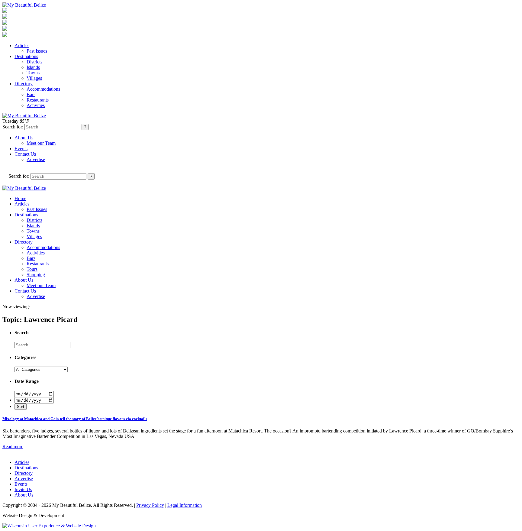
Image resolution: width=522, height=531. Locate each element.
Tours (32, 269)
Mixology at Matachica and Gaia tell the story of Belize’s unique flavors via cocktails (74, 418)
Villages (34, 78)
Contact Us (25, 154)
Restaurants (38, 99)
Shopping (36, 274)
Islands (33, 67)
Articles (21, 45)
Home (20, 198)
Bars (31, 94)
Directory (23, 83)
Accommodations (43, 89)
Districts (34, 61)
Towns (33, 72)
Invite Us (23, 489)
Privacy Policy (150, 505)
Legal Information (184, 505)
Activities (36, 105)
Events (20, 148)
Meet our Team (41, 143)
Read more (12, 446)
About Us (23, 137)
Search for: (12, 126)
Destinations (26, 56)
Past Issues (37, 50)
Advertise (36, 159)
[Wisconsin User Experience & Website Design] (49, 525)
